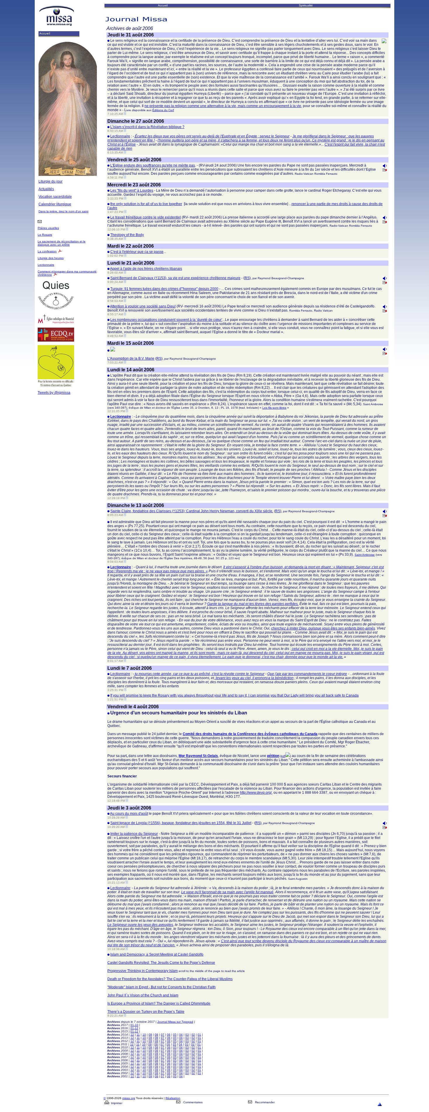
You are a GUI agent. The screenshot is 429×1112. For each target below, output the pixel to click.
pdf (283, 756)
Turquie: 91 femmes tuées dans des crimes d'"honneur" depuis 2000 (164, 289)
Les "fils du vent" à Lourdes (131, 190)
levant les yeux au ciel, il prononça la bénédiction (254, 678)
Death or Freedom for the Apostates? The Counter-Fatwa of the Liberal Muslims (170, 979)
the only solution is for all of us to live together (146, 204)
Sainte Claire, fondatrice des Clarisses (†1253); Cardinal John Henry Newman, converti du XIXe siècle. (191, 511)
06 (168, 1034)
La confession (47, 251)
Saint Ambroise (365, 554)
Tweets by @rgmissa (54, 393)
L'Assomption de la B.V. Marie (130, 358)
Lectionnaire (46, 264)
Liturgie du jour (50, 181)
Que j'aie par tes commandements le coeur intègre (307, 674)
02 (193, 1034)
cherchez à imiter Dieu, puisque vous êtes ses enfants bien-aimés (323, 628)
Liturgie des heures (51, 258)
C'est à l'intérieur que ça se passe (136, 252)
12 (132, 1034)
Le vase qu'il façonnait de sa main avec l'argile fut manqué (227, 892)
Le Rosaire (45, 234)
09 (150, 1034)
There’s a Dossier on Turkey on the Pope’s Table (145, 1012)
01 (199, 1034)
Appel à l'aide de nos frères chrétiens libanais (146, 269)
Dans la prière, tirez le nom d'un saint (63, 211)
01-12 (134, 1028)
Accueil (163, 5)
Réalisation (172, 1098)
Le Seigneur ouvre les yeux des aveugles (140, 925)
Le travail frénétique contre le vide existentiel (145, 217)
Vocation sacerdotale (55, 197)
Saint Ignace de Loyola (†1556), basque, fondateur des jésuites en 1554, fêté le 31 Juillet (180, 823)
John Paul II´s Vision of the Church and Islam (142, 995)
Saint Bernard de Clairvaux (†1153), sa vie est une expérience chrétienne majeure (175, 278)
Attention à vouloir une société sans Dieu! (143, 306)
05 (175, 1034)
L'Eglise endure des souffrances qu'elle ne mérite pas (152, 165)
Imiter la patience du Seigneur (134, 834)
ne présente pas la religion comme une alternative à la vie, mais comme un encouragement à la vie (222, 106)
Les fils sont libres (274, 407)
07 (162, 1034)
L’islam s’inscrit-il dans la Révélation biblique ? (147, 127)
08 (156, 1034)
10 (144, 1034)
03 (187, 1034)
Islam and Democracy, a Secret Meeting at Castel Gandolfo (156, 954)
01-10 (134, 1025)
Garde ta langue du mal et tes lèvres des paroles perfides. (253, 604)
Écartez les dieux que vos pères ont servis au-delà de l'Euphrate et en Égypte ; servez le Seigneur (212, 136)
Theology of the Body (127, 235)
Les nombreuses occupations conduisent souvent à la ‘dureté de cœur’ (166, 320)
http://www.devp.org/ (256, 793)
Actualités (46, 189)
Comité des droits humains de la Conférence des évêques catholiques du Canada (250, 734)
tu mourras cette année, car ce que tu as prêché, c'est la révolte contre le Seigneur (199, 674)
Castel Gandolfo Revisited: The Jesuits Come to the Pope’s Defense (161, 963)
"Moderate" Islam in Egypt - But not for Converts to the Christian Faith (161, 987)
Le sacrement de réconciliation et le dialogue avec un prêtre (62, 243)
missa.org (128, 1098)
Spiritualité (306, 5)
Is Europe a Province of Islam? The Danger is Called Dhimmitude (158, 1003)
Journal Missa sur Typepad (175, 1021)
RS (247, 278)
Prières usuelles (48, 228)
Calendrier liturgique (55, 204)
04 (181, 1034)
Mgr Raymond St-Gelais (198, 756)
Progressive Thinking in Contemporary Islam (142, 971)
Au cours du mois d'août (129, 814)
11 (138, 1034)
